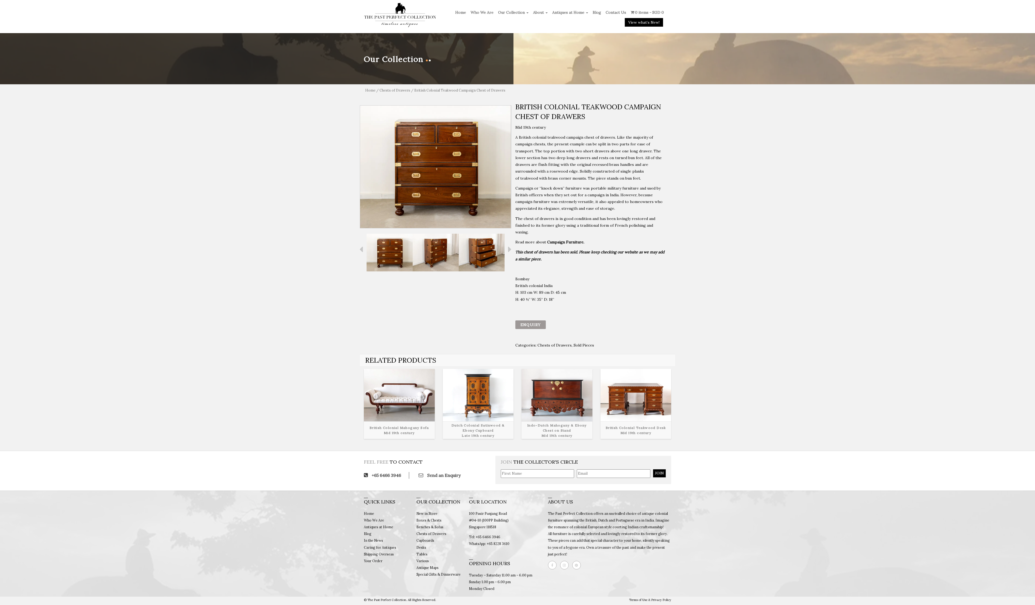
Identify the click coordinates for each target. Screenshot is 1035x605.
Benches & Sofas (429, 527)
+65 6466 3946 (386, 475)
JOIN (659, 473)
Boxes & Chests (428, 520)
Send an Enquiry (443, 475)
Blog (597, 12)
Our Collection (512, 12)
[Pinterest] (578, 565)
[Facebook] (553, 565)
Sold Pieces (584, 345)
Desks (421, 547)
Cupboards (425, 540)
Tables (421, 554)
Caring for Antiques (380, 547)
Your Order (373, 561)
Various (422, 561)
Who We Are (482, 12)
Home (460, 12)
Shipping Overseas (379, 554)
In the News (373, 540)
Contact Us (616, 12)
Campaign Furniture (565, 242)
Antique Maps (427, 567)
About (539, 12)
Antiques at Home (568, 12)
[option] (435, 167)
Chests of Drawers (395, 90)
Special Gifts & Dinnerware (438, 574)
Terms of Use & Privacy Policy (650, 600)
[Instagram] (565, 565)
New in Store (426, 513)
